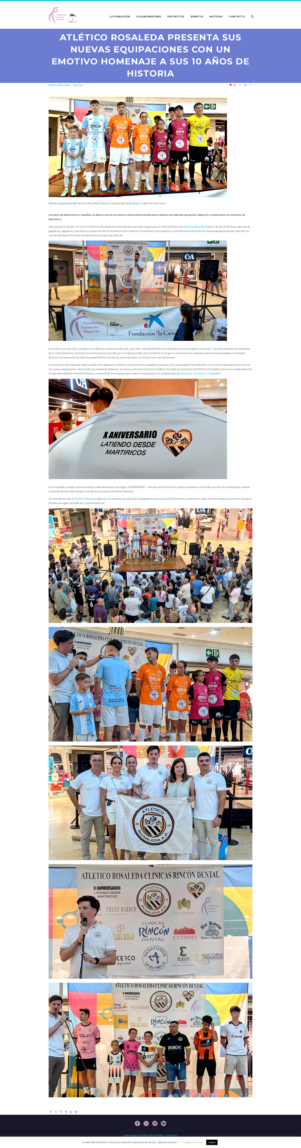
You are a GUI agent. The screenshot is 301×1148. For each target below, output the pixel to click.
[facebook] (137, 1123)
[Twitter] (56, 1111)
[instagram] (154, 1123)
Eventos (197, 16)
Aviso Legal (130, 1135)
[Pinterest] (61, 1111)
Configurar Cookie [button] (192, 1142)
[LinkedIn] (71, 1111)
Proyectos (175, 16)
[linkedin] (163, 1123)
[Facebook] (50, 1111)
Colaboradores (148, 16)
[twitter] (146, 1123)
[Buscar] (252, 16)
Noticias (216, 16)
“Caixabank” (214, 373)
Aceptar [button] (211, 1142)
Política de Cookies (151, 1135)
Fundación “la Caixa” (192, 373)
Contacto (237, 16)
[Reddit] (76, 1111)
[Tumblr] (66, 1111)
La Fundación (120, 16)
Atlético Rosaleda (59, 85)
